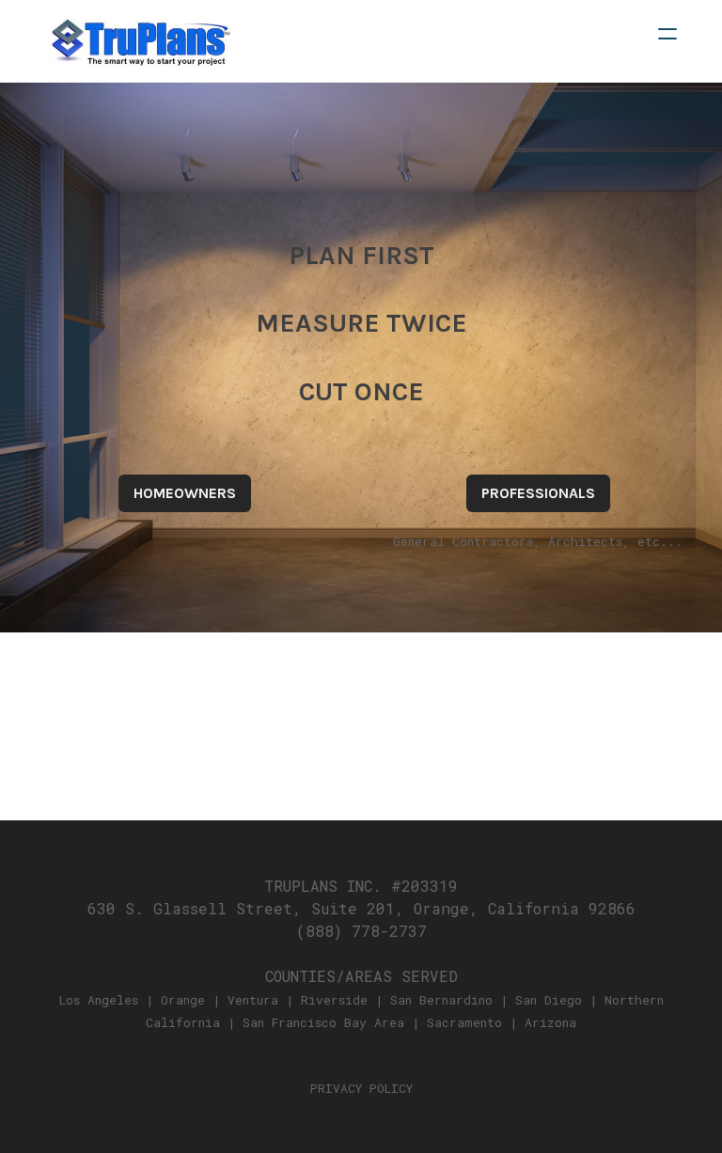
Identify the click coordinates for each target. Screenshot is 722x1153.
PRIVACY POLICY (361, 1088)
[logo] (139, 41)
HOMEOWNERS (184, 493)
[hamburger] (667, 34)
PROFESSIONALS (538, 493)
